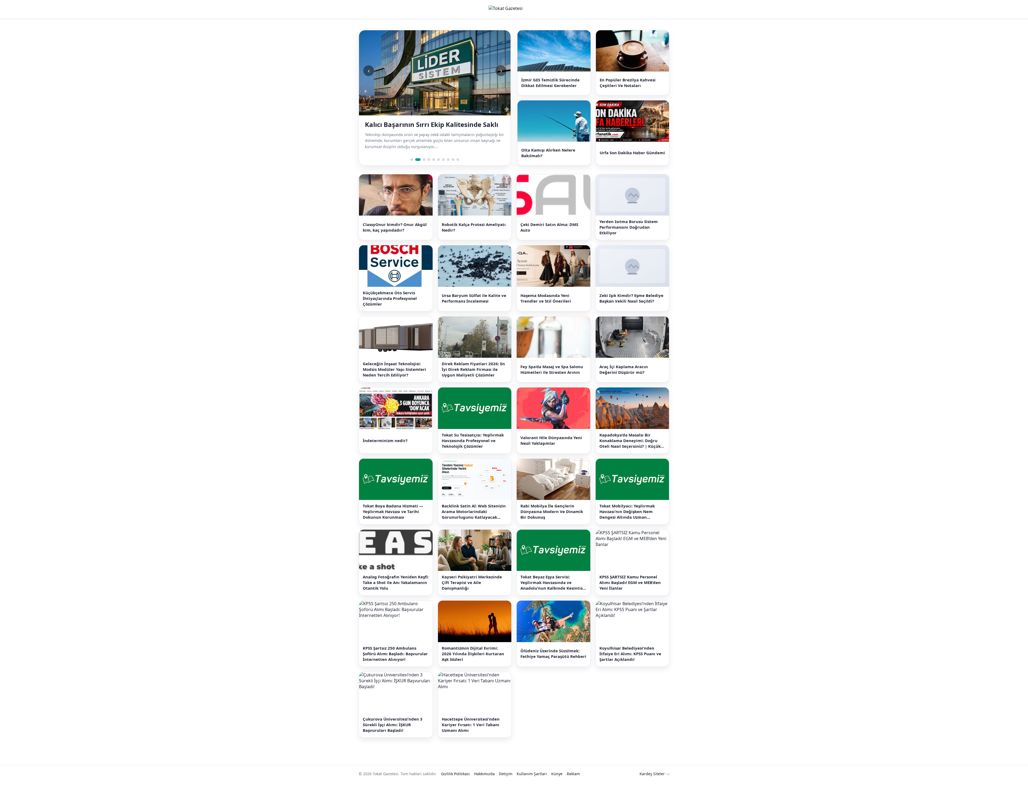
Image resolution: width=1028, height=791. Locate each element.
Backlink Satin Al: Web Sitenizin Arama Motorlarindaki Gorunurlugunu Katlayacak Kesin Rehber (474, 520)
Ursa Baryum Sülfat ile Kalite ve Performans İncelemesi (474, 307)
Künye (556, 782)
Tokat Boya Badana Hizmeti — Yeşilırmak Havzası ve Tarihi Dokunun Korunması (393, 520)
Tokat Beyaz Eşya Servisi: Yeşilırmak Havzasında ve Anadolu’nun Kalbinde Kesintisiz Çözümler (553, 591)
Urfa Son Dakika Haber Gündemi (632, 159)
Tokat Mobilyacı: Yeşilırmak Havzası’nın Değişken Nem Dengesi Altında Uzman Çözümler (627, 520)
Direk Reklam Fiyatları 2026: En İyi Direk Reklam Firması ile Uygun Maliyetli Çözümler (473, 378)
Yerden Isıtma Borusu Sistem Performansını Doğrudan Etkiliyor (628, 236)
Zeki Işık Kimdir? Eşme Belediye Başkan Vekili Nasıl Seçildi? (631, 307)
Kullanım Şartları (532, 782)
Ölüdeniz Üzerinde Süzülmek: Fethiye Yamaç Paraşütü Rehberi (553, 662)
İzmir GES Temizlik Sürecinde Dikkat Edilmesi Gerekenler (550, 84)
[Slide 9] (453, 168)
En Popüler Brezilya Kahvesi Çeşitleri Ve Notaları (628, 84)
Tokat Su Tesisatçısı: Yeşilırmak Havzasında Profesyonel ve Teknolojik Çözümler (473, 449)
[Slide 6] (438, 168)
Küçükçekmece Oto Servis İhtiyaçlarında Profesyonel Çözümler (390, 307)
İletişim (505, 782)
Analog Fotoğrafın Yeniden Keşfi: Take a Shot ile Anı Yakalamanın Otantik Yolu (396, 591)
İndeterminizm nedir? (385, 449)
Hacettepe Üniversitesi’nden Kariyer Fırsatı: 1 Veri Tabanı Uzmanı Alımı (471, 733)
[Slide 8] (448, 168)
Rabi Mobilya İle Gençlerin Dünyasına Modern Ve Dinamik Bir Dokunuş (551, 520)
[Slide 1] (411, 168)
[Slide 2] (416, 168)
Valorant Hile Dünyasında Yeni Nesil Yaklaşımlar (551, 448)
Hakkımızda (484, 782)
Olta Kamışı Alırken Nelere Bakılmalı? (548, 159)
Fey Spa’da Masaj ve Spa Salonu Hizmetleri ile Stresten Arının (551, 377)
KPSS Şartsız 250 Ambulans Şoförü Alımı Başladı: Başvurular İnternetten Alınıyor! (395, 662)
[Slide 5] (433, 168)
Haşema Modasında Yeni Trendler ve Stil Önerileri (545, 307)
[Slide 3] (422, 168)
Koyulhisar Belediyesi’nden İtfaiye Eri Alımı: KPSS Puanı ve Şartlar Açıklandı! (630, 662)
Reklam (573, 782)
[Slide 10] (457, 168)
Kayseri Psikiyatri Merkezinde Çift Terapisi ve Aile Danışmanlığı (472, 591)
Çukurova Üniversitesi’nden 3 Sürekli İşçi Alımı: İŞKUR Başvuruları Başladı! (392, 733)
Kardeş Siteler (652, 782)
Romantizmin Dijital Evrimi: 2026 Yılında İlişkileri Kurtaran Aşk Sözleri (473, 662)
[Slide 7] (443, 168)
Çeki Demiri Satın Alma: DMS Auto (549, 235)
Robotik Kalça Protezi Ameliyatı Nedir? (474, 235)
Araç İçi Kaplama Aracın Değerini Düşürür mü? (623, 377)
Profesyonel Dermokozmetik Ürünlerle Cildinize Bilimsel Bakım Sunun (427, 128)
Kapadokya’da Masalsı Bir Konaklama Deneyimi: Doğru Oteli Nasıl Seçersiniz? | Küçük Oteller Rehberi (630, 449)
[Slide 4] (429, 168)
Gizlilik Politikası (455, 782)
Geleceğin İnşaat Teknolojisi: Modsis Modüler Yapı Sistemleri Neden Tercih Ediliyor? (394, 378)
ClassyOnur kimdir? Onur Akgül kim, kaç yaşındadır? (395, 235)
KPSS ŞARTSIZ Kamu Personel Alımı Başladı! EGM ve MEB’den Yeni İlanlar (630, 591)
